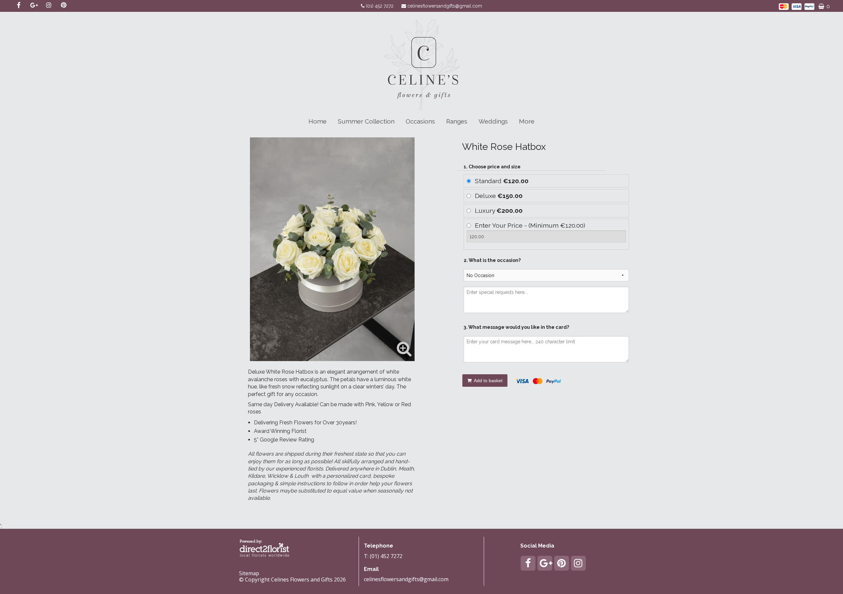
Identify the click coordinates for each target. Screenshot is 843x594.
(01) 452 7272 (380, 6)
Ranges (456, 121)
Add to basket (488, 380)
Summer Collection (366, 121)
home (318, 121)
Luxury (499, 210)
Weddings (493, 121)
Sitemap (249, 573)
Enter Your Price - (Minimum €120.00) (530, 225)
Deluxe (499, 195)
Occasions (420, 121)
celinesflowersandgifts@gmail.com (444, 6)
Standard (502, 180)
